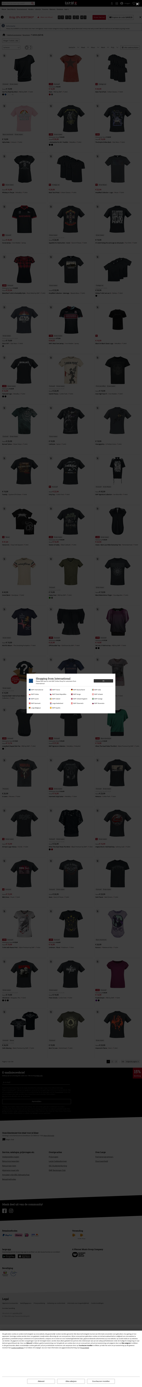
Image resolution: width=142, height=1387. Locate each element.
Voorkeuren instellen (101, 1381)
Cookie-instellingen (17, 1348)
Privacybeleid (84, 1348)
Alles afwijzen (71, 1381)
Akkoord (41, 1381)
